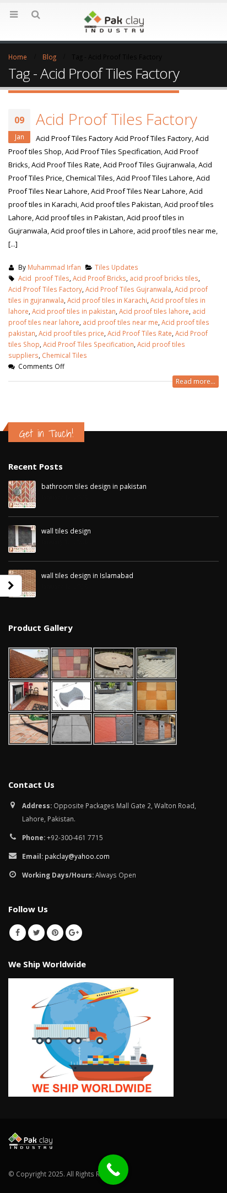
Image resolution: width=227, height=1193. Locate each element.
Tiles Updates (116, 267)
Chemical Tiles (64, 355)
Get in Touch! (46, 433)
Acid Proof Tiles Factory (116, 118)
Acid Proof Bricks (99, 278)
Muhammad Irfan (54, 267)
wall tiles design (66, 530)
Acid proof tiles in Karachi (107, 300)
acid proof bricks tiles (163, 278)
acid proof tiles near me (120, 322)
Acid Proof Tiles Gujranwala (128, 289)
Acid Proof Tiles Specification (88, 344)
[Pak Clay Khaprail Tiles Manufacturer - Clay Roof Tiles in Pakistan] (113, 21)
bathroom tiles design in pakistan (94, 486)
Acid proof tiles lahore (154, 311)
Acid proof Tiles (43, 278)
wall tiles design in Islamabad (87, 575)
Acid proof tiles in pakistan (74, 311)
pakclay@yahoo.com (77, 856)
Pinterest (55, 932)
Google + (74, 932)
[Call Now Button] (113, 1169)
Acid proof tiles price (71, 333)
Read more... (195, 381)
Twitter (36, 932)
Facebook (17, 932)
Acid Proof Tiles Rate (139, 333)
